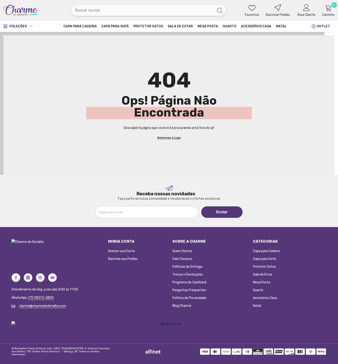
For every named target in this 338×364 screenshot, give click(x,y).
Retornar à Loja (169, 137)
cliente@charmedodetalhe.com (42, 306)
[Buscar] (148, 10)
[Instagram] (28, 277)
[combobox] (142, 10)
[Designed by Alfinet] (153, 352)
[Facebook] (15, 277)
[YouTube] (52, 277)
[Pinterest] (40, 277)
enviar (222, 212)
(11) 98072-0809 (41, 298)
